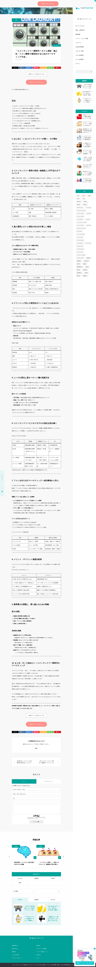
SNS (78, 204)
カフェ (88, 213)
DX (83, 195)
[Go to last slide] (9, 856)
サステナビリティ (81, 228)
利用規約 (14, 951)
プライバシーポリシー (17, 957)
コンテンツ (78, 42)
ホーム (37, 957)
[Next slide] (63, 856)
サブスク (79, 231)
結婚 (86, 272)
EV (89, 195)
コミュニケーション (81, 222)
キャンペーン (80, 216)
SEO (85, 201)
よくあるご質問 (15, 954)
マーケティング (81, 255)
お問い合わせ (15, 948)
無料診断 (78, 34)
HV (78, 198)
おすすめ (20, 878)
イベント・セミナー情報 (82, 38)
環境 (78, 269)
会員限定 (36, 878)
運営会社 (38, 945)
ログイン (78, 63)
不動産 (88, 258)
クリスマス (80, 219)
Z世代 (85, 204)
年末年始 (86, 260)
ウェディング (80, 213)
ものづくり (80, 207)
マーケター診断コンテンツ (42, 951)
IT (84, 198)
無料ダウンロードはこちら (36, 82)
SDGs (79, 201)
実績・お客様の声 (80, 30)
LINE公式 (38, 954)
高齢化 (85, 275)
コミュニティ (80, 225)
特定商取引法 (15, 945)
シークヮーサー (80, 234)
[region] (84, 483)
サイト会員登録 (79, 59)
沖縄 (87, 266)
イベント (88, 207)
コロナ (88, 225)
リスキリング (80, 258)
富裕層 (79, 260)
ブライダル (80, 243)
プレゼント (80, 246)
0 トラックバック (49, 781)
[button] (36, 748)
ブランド (88, 243)
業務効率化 (80, 266)
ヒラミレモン (80, 240)
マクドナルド (80, 249)
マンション (80, 252)
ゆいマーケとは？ (80, 26)
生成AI (85, 269)
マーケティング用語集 (41, 948)
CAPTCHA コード (32, 818)
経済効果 (79, 272)
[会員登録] (2, 490)
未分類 (52, 878)
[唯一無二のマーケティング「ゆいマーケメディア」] (84, 8)
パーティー (80, 237)
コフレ (88, 219)
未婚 (84, 263)
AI (78, 195)
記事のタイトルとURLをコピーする (36, 74)
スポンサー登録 (79, 51)
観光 (78, 275)
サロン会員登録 (79, 55)
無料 (16, 20)
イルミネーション (81, 210)
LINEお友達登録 (80, 46)
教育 (78, 263)
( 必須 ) (19, 789)
